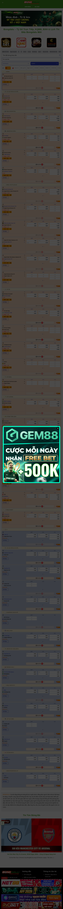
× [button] (57, 428)
